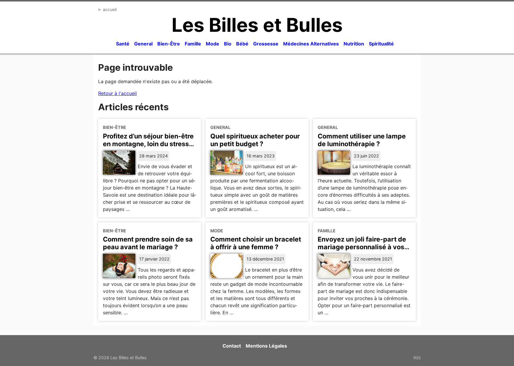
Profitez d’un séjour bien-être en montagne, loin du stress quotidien (148, 143)
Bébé (242, 44)
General (143, 44)
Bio (227, 44)
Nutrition (354, 44)
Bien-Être (168, 44)
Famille (193, 44)
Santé (122, 44)
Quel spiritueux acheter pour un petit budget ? (255, 140)
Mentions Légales (266, 346)
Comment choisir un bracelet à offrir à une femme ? (255, 243)
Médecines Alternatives (311, 44)
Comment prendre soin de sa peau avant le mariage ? (148, 243)
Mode (212, 44)
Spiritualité (381, 44)
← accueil (107, 9)
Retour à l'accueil (117, 93)
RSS (417, 357)
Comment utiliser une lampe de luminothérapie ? (362, 140)
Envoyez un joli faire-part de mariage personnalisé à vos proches (362, 246)
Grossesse (265, 44)
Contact (231, 346)
